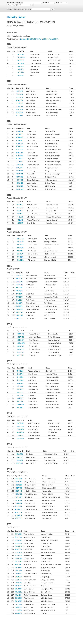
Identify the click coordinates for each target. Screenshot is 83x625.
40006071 (19, 303)
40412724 (19, 91)
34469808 (20, 254)
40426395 (19, 94)
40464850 (19, 186)
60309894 (19, 171)
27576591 (18, 540)
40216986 (19, 279)
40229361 (18, 506)
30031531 (18, 564)
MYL (56, 39)
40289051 (18, 494)
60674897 (21, 63)
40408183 (20, 371)
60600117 (20, 398)
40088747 (20, 248)
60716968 (20, 352)
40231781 (18, 500)
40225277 (20, 223)
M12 (43, 39)
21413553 (18, 549)
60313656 (19, 109)
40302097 (19, 294)
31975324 (18, 610)
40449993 (20, 380)
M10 (40, 39)
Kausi (57, 2)
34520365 (18, 586)
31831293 (18, 552)
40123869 (20, 239)
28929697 (18, 574)
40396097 (18, 515)
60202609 (19, 159)
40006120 (18, 613)
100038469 (21, 57)
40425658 (19, 183)
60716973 (21, 66)
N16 (30, 39)
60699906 (20, 346)
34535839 (19, 285)
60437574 (19, 463)
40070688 (18, 558)
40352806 (19, 297)
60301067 (20, 208)
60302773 (20, 429)
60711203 (20, 220)
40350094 (18, 479)
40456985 (19, 140)
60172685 (19, 97)
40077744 (19, 288)
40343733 (19, 454)
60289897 (18, 601)
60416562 (20, 377)
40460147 (20, 211)
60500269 (21, 72)
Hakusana (19, 2)
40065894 (20, 257)
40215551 (18, 512)
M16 (50, 39)
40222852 (18, 497)
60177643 (18, 491)
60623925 (18, 598)
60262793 (20, 374)
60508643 (19, 315)
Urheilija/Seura (26, 9)
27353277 (18, 583)
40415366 (20, 438)
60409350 (19, 112)
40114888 (18, 595)
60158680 (19, 168)
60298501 (19, 174)
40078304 (20, 214)
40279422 (18, 561)
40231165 (18, 485)
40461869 (20, 426)
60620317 (20, 435)
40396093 (19, 134)
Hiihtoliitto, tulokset (16, 17)
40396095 (19, 162)
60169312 (20, 423)
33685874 (18, 607)
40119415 (19, 300)
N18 (33, 39)
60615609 (20, 401)
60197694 (19, 115)
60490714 (20, 349)
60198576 (19, 306)
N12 (24, 39)
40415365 (19, 460)
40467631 (19, 131)
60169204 (19, 146)
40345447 (19, 457)
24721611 (19, 318)
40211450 (20, 251)
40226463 (18, 482)
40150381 (18, 503)
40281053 (18, 604)
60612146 (20, 355)
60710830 (21, 69)
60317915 (20, 389)
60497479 (20, 334)
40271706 (18, 488)
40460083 (19, 137)
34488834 (19, 282)
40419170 (18, 518)
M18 (53, 39)
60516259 (20, 395)
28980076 (19, 309)
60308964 (20, 340)
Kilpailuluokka (11, 5)
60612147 (21, 75)
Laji (43, 2)
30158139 (18, 589)
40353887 (20, 205)
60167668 (19, 155)
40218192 (20, 260)
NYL (36, 39)
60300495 (20, 383)
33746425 (18, 546)
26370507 (18, 580)
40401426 (20, 217)
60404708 (19, 177)
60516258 (19, 152)
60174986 (20, 386)
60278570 (20, 407)
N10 (21, 39)
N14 (27, 39)
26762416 (19, 276)
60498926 (19, 106)
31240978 (18, 555)
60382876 (21, 60)
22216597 (18, 567)
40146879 (20, 242)
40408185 (20, 432)
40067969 (18, 570)
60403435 (19, 189)
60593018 (20, 392)
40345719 (20, 245)
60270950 (20, 337)
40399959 (19, 143)
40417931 (19, 165)
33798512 (18, 577)
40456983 (19, 100)
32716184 (18, 534)
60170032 (19, 103)
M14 (46, 39)
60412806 (21, 54)
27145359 (19, 291)
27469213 (18, 543)
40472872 (19, 149)
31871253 (18, 537)
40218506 (19, 312)
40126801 (18, 592)
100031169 (20, 404)
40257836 (18, 509)
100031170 (21, 343)
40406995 (19, 180)
